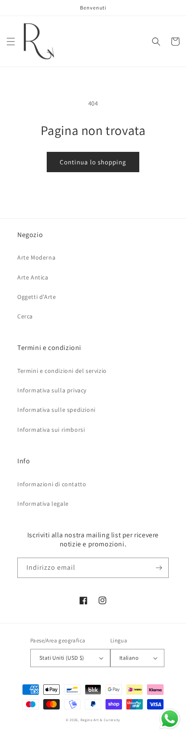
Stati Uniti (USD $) (61, 657)
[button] (10, 41)
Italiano (128, 657)
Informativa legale (43, 503)
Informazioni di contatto (51, 484)
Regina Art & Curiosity (100, 719)
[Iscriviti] (158, 568)
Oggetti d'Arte (36, 297)
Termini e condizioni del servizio (62, 371)
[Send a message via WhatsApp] (170, 719)
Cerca (25, 316)
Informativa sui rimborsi (51, 429)
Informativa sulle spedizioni (56, 410)
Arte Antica (32, 277)
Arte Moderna (36, 257)
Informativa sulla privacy (52, 390)
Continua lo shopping (93, 162)
